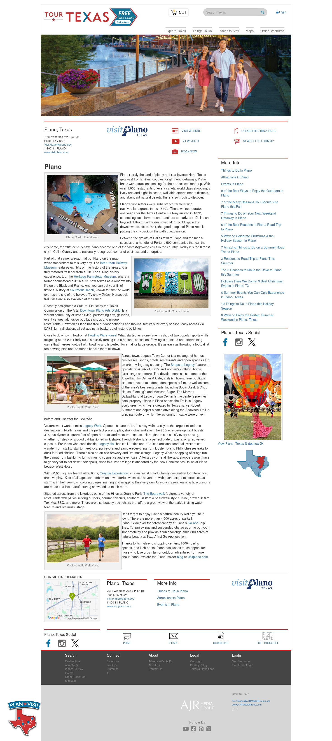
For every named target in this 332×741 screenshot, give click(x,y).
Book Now (189, 151)
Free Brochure (268, 643)
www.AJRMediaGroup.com (247, 704)
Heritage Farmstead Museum (95, 276)
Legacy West (92, 425)
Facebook (113, 661)
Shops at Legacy (183, 364)
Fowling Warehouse (102, 335)
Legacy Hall (106, 443)
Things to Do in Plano (236, 170)
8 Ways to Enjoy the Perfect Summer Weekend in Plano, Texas (247, 317)
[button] (175, 30)
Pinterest (112, 669)
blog (180, 556)
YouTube (112, 665)
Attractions (71, 665)
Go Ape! (193, 523)
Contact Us (155, 669)
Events (69, 673)
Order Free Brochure (258, 131)
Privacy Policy (198, 665)
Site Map (70, 680)
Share (173, 643)
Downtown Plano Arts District (100, 310)
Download (220, 643)
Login (282, 12)
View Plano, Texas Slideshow (238, 443)
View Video (191, 141)
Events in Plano (232, 184)
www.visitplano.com (56, 152)
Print (127, 643)
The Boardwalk (154, 493)
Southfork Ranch (82, 290)
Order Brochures (75, 677)
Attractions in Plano (235, 177)
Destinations (72, 661)
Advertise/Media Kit (160, 661)
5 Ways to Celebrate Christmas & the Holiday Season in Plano (247, 238)
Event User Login (242, 665)
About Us (154, 665)
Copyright (196, 661)
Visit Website (191, 131)
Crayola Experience (114, 473)
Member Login (241, 661)
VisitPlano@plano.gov (58, 144)
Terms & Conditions (202, 669)
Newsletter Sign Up (258, 141)
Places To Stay (74, 669)
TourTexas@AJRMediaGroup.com (251, 701)
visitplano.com (198, 556)
